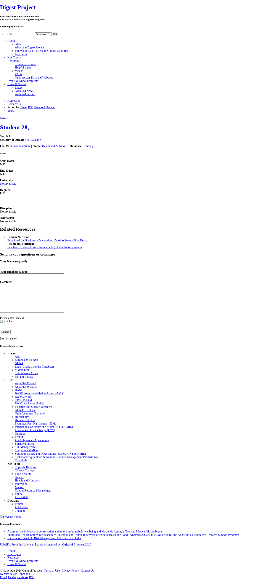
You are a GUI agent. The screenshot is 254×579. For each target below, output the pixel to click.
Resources (13, 60)
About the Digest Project (29, 47)
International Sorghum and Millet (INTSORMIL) (44, 426)
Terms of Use (52, 570)
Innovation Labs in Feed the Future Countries (41, 50)
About (11, 40)
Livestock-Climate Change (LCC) (35, 430)
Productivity (22, 497)
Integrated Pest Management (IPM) (35, 423)
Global (19, 363)
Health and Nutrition (54, 146)
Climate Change (24, 470)
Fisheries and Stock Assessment (33, 406)
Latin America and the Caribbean (34, 366)
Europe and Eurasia (26, 359)
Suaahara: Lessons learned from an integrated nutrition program (44, 247)
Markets (19, 487)
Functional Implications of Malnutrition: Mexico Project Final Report (47, 240)
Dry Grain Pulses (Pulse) (29, 403)
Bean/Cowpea (23, 396)
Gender (19, 477)
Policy (18, 493)
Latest (18, 87)
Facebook (40, 107)
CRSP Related (23, 400)
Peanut (19, 436)
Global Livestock (25, 410)
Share (10, 110)
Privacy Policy (70, 570)
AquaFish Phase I (25, 383)
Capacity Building (25, 467)
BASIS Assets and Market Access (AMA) (39, 393)
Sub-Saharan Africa (26, 373)
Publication (21, 507)
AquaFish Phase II (26, 386)
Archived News (24, 90)
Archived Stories (25, 94)
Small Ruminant (24, 443)
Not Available (33, 139)
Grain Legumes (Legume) (30, 413)
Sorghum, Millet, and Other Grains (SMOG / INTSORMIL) (50, 453)
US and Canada (24, 376)
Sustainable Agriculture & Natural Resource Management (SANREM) (56, 457)
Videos (19, 70)
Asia (17, 356)
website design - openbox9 (15, 573)
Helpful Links (23, 67)
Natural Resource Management (33, 490)
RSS (30, 107)
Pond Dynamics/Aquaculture (32, 440)
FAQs (18, 74)
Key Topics (14, 57)
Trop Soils (21, 460)
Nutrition (20, 433)
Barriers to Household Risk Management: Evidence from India (44, 538)
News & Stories (16, 84)
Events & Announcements (22, 80)
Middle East (22, 369)
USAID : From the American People (21, 544)
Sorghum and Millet (26, 450)
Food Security (23, 473)
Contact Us (14, 104)
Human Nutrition (20, 146)
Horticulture (22, 416)
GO (55, 34)
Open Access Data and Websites (34, 77)
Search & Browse (25, 64)
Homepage (13, 100)
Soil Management (25, 447)
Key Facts (21, 54)
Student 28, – (16, 127)
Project (18, 7)
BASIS (19, 390)
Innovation (21, 483)
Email (23, 107)
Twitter (50, 107)
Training (4, 118)
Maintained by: (68, 544)
